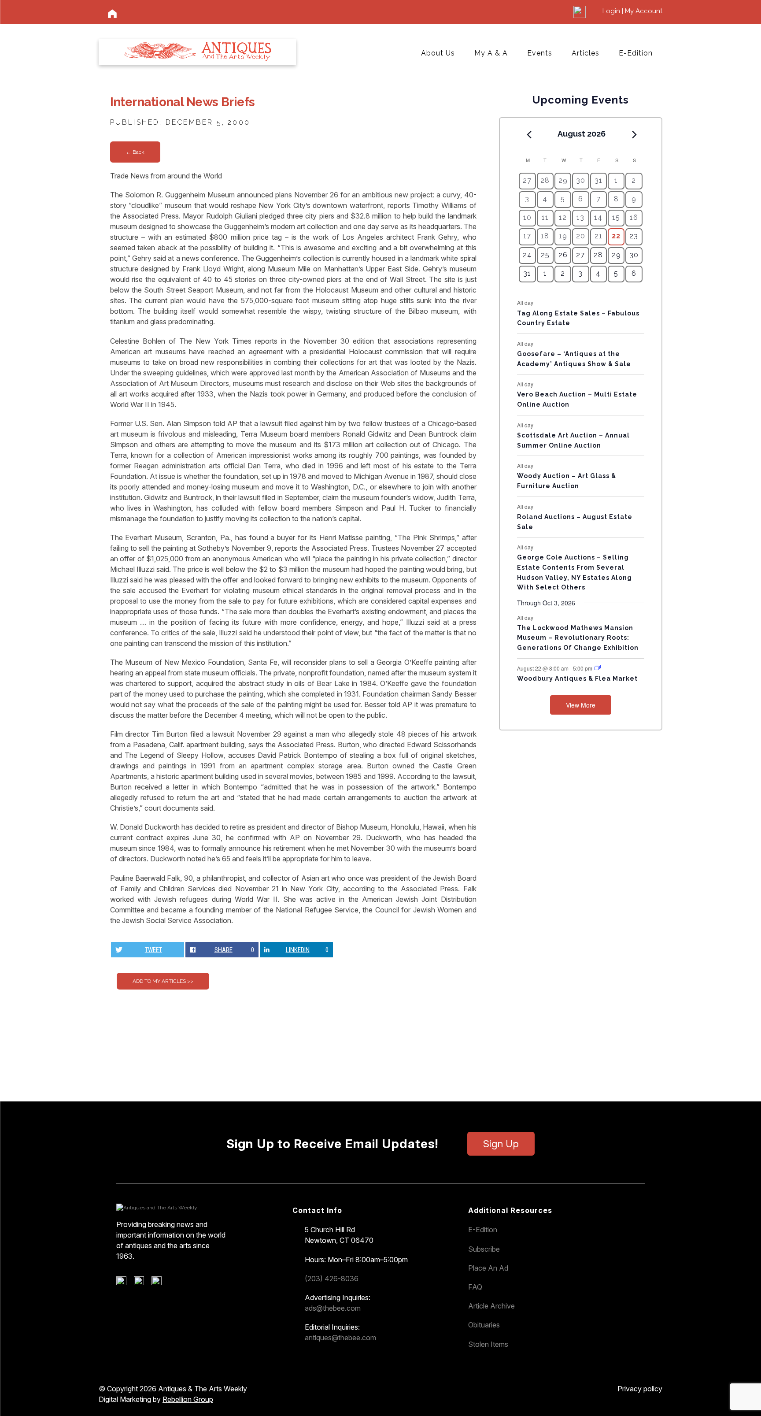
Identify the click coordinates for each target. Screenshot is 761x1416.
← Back (135, 152)
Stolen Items (488, 1344)
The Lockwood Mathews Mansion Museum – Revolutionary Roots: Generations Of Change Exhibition (578, 637)
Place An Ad (488, 1268)
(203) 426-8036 (331, 1278)
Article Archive (491, 1305)
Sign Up (501, 1143)
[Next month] (634, 134)
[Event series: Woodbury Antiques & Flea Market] (598, 667)
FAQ (475, 1287)
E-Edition (636, 53)
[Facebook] (124, 1283)
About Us (438, 53)
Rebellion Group (188, 1399)
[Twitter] (142, 1283)
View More (580, 705)
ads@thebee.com (333, 1308)
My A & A (491, 53)
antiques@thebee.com (340, 1337)
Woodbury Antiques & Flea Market (577, 678)
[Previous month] (529, 134)
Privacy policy (639, 1388)
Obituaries (484, 1324)
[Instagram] (159, 1283)
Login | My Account (632, 11)
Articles (585, 53)
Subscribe (484, 1249)
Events (539, 53)
